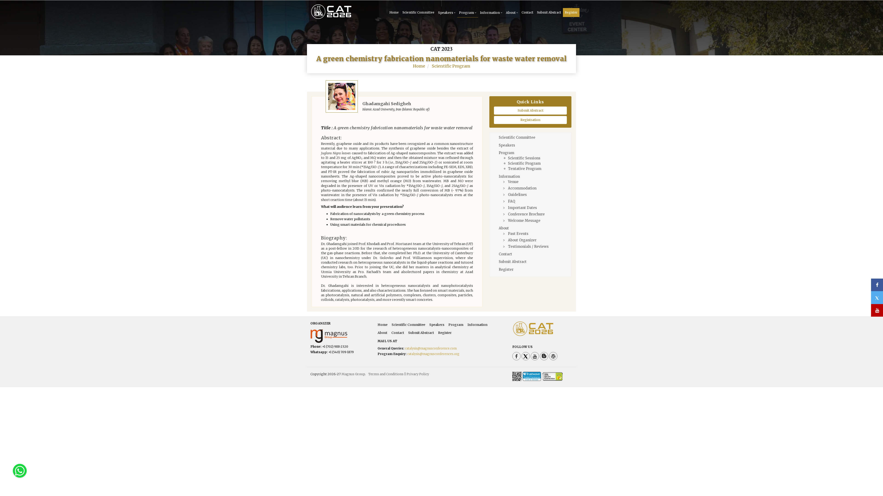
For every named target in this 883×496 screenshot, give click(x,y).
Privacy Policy (418, 374)
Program (466, 13)
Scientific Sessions (524, 158)
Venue (513, 182)
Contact (527, 12)
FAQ (511, 201)
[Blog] (544, 356)
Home (394, 12)
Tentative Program (524, 168)
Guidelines (517, 194)
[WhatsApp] (20, 470)
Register (571, 12)
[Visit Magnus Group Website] (340, 336)
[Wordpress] (553, 356)
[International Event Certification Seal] (532, 376)
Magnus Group (353, 374)
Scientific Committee (418, 12)
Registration (530, 120)
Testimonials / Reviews (528, 246)
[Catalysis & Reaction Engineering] (338, 18)
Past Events (518, 233)
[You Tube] (877, 310)
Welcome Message (524, 220)
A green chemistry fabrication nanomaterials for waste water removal (403, 127)
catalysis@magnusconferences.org (433, 354)
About (511, 13)
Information (490, 13)
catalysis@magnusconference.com (431, 348)
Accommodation (522, 188)
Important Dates (522, 208)
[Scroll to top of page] (872, 480)
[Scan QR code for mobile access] (517, 376)
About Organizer (522, 240)
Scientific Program (451, 66)
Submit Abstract (549, 12)
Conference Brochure (526, 214)
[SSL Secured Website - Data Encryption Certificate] (552, 376)
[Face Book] (516, 356)
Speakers (445, 13)
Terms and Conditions (386, 374)
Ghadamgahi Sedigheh (386, 103)
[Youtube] (535, 356)
